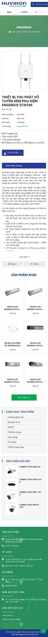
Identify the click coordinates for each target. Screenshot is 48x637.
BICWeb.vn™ (33, 634)
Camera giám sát (15, 417)
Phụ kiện (12, 442)
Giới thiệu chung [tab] (14, 165)
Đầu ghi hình (14, 422)
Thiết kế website (17, 634)
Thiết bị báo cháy (16, 447)
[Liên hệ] (16, 294)
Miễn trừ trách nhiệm (12, 619)
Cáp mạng (12, 437)
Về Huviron (7, 615)
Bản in (14, 264)
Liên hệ (9, 109)
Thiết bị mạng (14, 432)
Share (36, 264)
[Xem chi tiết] (9, 294)
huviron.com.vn (36, 632)
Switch (11, 427)
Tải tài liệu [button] (13, 152)
